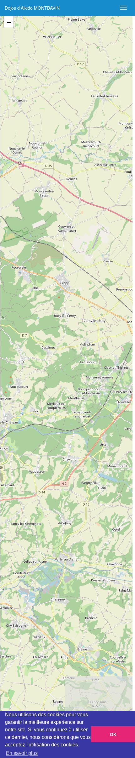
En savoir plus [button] (22, 753)
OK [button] (113, 734)
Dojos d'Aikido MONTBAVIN (32, 8)
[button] (9, 23)
